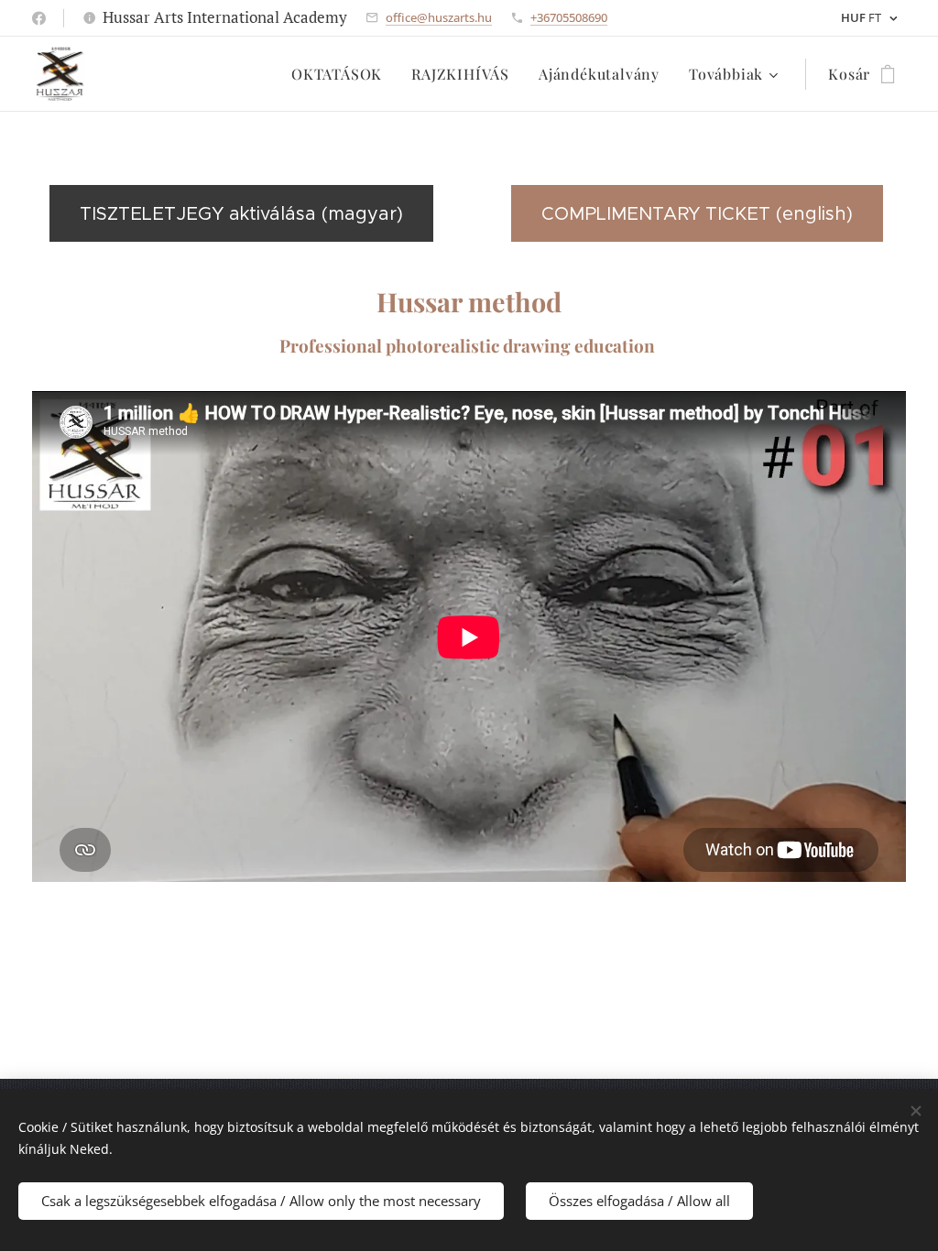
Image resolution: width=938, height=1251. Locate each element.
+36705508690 (568, 17)
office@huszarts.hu (439, 17)
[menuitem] (342, 74)
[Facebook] (38, 18)
